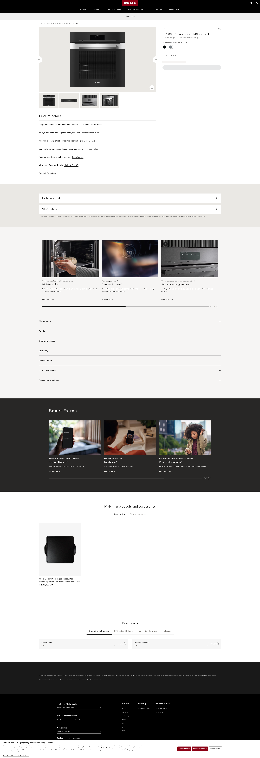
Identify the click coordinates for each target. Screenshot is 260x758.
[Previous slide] (39, 59)
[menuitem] (84, 9)
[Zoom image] (152, 87)
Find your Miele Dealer (67, 704)
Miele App (166, 631)
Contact (123, 730)
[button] (164, 47)
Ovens (68, 23)
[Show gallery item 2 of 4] (69, 101)
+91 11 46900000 (74, 738)
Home (41, 23)
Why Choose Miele (144, 708)
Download (120, 644)
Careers (123, 719)
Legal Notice (7, 756)
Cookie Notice (24, 756)
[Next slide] (156, 59)
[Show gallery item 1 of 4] (48, 101)
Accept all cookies (184, 748)
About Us (124, 708)
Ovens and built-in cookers (54, 23)
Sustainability (125, 716)
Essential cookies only (200, 748)
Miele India (124, 712)
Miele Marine (159, 712)
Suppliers (124, 727)
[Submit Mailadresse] (100, 732)
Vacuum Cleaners (114, 10)
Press (122, 723)
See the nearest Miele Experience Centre (70, 720)
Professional (174, 10)
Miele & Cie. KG (71, 165)
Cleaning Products (135, 10)
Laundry (97, 10)
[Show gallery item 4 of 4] (109, 101)
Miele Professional (161, 708)
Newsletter (62, 728)
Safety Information (47, 173)
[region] (97, 59)
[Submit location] (100, 708)
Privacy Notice (15, 756)
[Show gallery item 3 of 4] (89, 101)
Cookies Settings (215, 748)
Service (159, 10)
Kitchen (83, 10)
